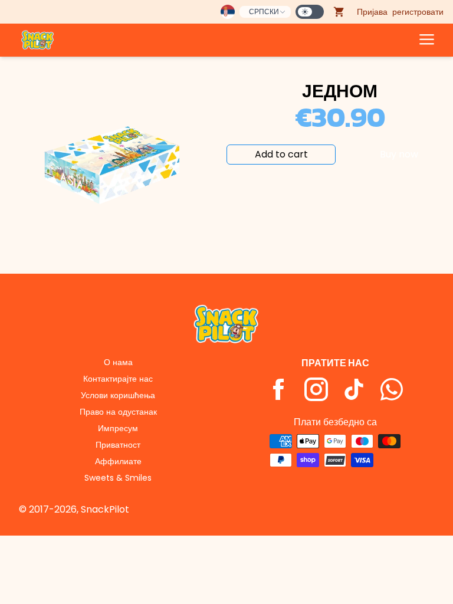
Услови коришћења (118, 395)
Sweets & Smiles (118, 478)
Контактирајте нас (118, 379)
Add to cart (281, 154)
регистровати (418, 12)
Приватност (118, 445)
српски (264, 11)
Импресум (118, 428)
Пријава (372, 12)
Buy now (399, 154)
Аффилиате (118, 461)
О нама (118, 362)
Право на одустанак (118, 412)
